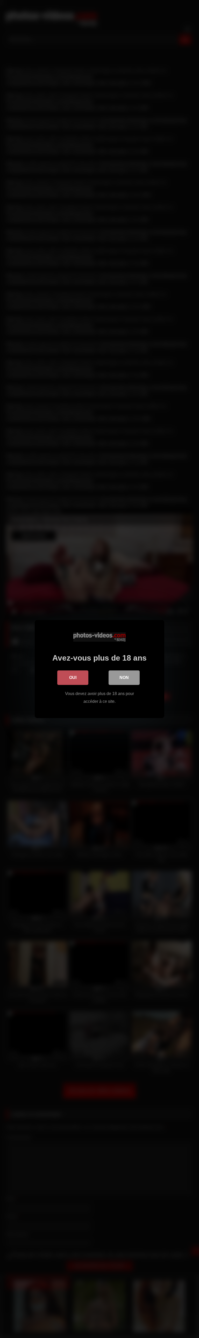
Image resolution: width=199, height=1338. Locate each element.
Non (124, 677)
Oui (72, 677)
